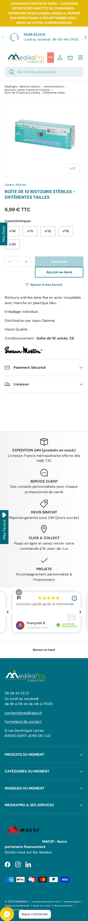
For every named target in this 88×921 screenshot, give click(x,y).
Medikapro (21, 901)
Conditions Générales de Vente (46, 901)
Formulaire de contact (23, 721)
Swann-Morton (16, 185)
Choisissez (59, 262)
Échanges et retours (14, 910)
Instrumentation (54, 86)
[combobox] (44, 72)
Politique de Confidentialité (17, 905)
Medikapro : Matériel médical (22, 86)
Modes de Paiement (63, 905)
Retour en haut (44, 650)
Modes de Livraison (42, 905)
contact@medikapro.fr (23, 712)
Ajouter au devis (59, 272)
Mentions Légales (72, 901)
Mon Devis (3, 234)
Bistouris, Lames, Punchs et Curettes (27, 90)
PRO (50, 57)
